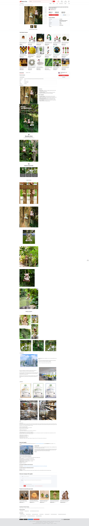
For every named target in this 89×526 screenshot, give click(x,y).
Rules (69, 3)
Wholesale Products (44, 521)
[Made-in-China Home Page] (23, 1)
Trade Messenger (30, 519)
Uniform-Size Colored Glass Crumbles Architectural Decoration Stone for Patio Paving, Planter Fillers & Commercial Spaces (31, 55)
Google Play (25, 519)
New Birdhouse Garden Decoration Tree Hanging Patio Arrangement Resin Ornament (44, 501)
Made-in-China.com (41, 522)
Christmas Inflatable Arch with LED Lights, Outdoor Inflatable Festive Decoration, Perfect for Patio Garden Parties (48, 42)
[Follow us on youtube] (67, 519)
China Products (33, 521)
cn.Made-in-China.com (51, 522)
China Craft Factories (28, 514)
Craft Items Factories (22, 514)
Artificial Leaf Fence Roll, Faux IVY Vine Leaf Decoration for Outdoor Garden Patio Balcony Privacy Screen (48, 67)
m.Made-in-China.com (46, 522)
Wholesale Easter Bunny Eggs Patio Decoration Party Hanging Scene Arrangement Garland (32, 67)
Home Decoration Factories (35, 514)
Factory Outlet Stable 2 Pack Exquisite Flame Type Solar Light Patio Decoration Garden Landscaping (23, 55)
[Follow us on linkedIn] (69, 519)
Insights (59, 521)
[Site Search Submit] (54, 1)
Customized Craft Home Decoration (62, 514)
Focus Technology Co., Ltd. (39, 523)
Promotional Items (41, 514)
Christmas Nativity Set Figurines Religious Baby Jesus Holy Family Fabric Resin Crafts (64, 501)
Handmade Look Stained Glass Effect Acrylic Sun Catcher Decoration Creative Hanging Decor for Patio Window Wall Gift (57, 55)
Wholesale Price (48, 521)
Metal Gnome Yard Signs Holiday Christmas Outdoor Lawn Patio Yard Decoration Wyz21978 (31, 42)
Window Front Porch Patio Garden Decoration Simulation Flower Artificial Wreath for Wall (65, 42)
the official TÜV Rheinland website (40, 443)
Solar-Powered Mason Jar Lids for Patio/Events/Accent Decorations (65, 67)
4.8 (61, 73)
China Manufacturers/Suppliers (39, 521)
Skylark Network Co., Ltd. (53, 9)
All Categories (21, 3)
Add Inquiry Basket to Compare (33, 29)
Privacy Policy (55, 523)
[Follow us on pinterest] (68, 519)
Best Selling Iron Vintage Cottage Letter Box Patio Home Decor (65, 55)
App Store (21, 519)
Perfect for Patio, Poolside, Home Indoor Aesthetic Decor (40, 55)
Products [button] (31, 1)
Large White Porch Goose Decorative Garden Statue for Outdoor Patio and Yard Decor (56, 67)
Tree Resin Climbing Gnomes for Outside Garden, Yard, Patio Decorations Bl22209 (48, 55)
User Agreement (48, 523)
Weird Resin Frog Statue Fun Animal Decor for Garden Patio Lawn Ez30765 (23, 42)
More (20, 517)
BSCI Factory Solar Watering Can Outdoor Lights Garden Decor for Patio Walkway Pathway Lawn (23, 67)
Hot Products (30, 521)
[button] (51, 1)
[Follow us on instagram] (66, 519)
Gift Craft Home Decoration (54, 514)
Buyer (53, 3)
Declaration (52, 523)
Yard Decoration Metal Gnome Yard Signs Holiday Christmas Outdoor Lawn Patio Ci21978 (57, 42)
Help (57, 3)
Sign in (69, 1)
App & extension (61, 3)
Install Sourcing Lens (37, 519)
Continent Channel (52, 521)
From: (22, 476)
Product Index (56, 521)
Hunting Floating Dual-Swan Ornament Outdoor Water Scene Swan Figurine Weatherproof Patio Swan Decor (40, 67)
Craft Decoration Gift (47, 514)
